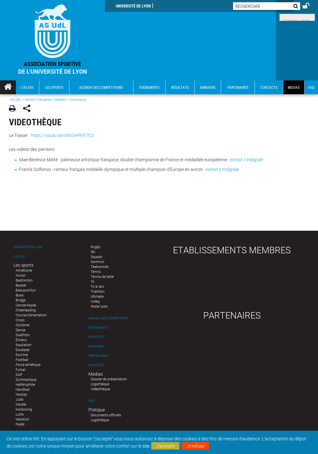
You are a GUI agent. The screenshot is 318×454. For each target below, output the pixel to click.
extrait (236, 159)
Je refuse (195, 446)
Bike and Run (26, 290)
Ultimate (97, 296)
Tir (93, 281)
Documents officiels (106, 415)
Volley (95, 301)
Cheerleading (26, 310)
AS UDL (15, 99)
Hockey (21, 394)
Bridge (21, 300)
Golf (19, 374)
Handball (23, 389)
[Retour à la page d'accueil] (52, 30)
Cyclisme (22, 325)
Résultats (96, 337)
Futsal (20, 369)
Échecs (21, 339)
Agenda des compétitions (108, 318)
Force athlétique (28, 364)
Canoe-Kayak (26, 305)
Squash (96, 256)
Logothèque (100, 384)
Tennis (96, 271)
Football (22, 359)
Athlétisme (24, 270)
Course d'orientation (31, 315)
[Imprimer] (14, 109)
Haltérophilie (25, 384)
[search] (266, 6)
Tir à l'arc (97, 286)
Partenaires (98, 356)
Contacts (96, 365)
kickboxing (24, 409)
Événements (98, 327)
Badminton (24, 280)
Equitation (24, 344)
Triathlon (98, 291)
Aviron (21, 275)
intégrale (254, 159)
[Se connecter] (309, 6)
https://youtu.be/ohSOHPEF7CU (62, 135)
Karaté (21, 404)
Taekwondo (100, 266)
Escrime (22, 354)
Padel (20, 424)
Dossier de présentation (109, 379)
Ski (93, 251)
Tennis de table (102, 276)
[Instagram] (297, 17)
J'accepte (165, 446)
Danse (20, 329)
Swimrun (97, 261)
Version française (37, 99)
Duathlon (23, 334)
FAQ (91, 401)
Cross (20, 320)
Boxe (19, 295)
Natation (22, 419)
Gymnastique (26, 379)
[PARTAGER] (28, 109)
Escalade (23, 349)
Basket (21, 285)
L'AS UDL (19, 256)
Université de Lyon (133, 6)
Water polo (99, 306)
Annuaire (95, 346)
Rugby (96, 246)
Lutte (20, 414)
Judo (20, 399)
